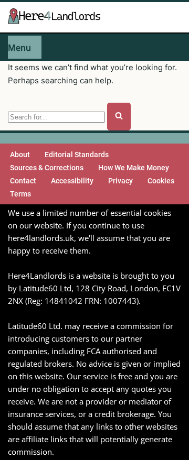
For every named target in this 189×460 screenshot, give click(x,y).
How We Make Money (133, 167)
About (20, 154)
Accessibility (72, 181)
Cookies (161, 181)
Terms (20, 194)
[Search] (119, 116)
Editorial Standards (77, 154)
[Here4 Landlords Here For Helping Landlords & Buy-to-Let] (57, 17)
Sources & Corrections (46, 167)
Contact (23, 181)
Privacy (120, 181)
